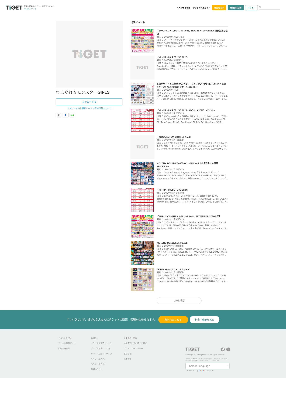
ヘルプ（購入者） (98, 358)
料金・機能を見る (204, 319)
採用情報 (127, 358)
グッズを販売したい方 (100, 348)
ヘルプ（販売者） (98, 364)
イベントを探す (184, 7)
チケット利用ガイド (201, 7)
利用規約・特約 (130, 338)
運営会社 (127, 353)
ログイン (251, 7)
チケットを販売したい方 (101, 343)
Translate (209, 370)
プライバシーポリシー (133, 348)
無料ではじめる (173, 319)
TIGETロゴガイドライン (101, 353)
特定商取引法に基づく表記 (135, 343)
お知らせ (95, 338)
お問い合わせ (96, 369)
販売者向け (219, 7)
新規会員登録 (235, 7)
